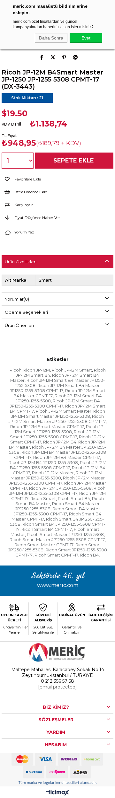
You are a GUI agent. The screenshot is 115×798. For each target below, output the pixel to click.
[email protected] (57, 687)
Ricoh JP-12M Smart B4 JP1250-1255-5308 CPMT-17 (55, 403)
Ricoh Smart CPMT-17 (56, 554)
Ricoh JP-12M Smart (72, 370)
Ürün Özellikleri (20, 261)
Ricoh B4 (89, 554)
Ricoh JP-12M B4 (59, 441)
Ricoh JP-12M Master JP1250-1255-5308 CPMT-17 (57, 480)
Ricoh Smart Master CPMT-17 (43, 544)
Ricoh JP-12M (36, 370)
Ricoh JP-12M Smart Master (63, 411)
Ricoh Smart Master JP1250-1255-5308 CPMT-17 (57, 539)
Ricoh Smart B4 (74, 498)
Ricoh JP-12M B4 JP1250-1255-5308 (43, 462)
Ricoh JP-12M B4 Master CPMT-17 (66, 457)
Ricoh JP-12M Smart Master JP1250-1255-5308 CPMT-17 (57, 419)
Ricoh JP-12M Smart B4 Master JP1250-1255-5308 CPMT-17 (55, 388)
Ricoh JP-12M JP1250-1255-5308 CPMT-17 (57, 491)
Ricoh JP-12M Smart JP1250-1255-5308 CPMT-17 (55, 434)
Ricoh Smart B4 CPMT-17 (46, 529)
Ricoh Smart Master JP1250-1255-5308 (65, 534)
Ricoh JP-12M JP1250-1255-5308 (60, 488)
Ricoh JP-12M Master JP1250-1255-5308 (57, 475)
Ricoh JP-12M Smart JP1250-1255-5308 (60, 429)
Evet (85, 37)
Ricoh (15, 370)
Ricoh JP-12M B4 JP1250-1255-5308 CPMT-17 (58, 465)
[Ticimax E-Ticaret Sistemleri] (57, 793)
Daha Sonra (51, 37)
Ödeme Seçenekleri (26, 312)
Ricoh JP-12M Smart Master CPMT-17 (47, 426)
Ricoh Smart (43, 498)
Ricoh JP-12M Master (53, 472)
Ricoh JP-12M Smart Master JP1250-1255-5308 (58, 413)
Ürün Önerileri (19, 325)
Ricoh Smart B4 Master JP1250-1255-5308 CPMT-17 (57, 511)
